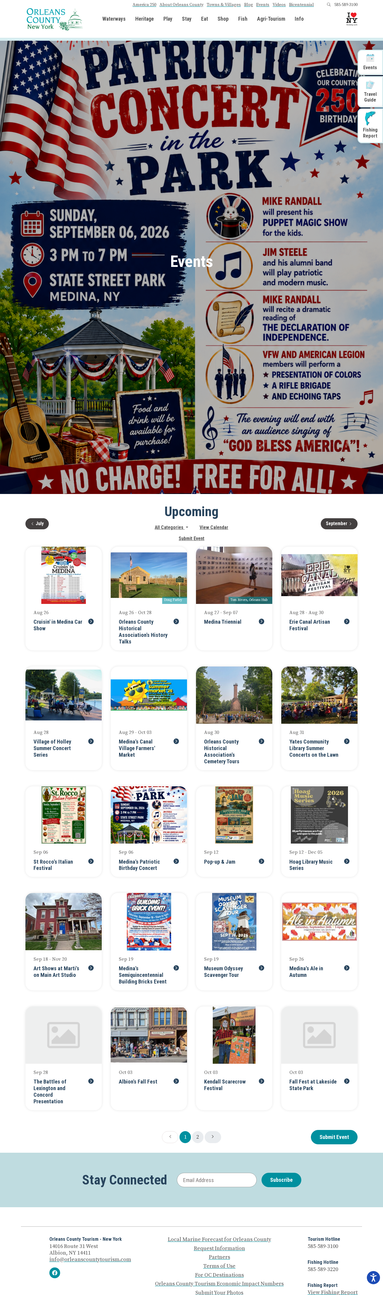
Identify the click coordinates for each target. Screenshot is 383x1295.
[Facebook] (54, 1272)
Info (299, 19)
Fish (242, 19)
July (42, 523)
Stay (187, 19)
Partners (219, 1257)
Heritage (144, 19)
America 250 (144, 5)
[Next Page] (213, 1137)
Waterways (114, 19)
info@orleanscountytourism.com (90, 1259)
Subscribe (281, 1180)
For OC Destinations (219, 1275)
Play (167, 19)
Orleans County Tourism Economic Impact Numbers (219, 1284)
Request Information (219, 1248)
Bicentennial (301, 5)
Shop (223, 19)
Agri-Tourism (271, 19)
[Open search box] (329, 4)
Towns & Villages (224, 5)
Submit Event (191, 538)
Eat (204, 19)
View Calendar (214, 527)
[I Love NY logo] (352, 19)
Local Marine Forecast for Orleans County (219, 1239)
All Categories (170, 527)
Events (262, 5)
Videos (279, 5)
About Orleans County (181, 5)
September (342, 523)
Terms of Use (219, 1266)
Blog (248, 5)
